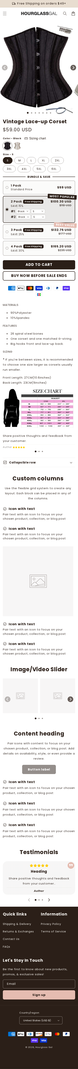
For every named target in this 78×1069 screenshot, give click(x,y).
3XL (9, 169)
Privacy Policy (51, 924)
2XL (57, 160)
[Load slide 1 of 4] (39, 113)
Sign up (39, 995)
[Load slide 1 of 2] (32, 113)
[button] (5, 13)
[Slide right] (73, 67)
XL (43, 160)
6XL (54, 169)
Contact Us (11, 939)
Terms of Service (53, 931)
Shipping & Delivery (17, 924)
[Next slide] (70, 699)
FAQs (6, 947)
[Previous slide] (7, 699)
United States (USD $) (37, 1020)
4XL (24, 169)
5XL (39, 169)
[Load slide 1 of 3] (35, 113)
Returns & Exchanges (18, 931)
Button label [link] (39, 769)
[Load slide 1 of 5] (43, 113)
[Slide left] (5, 67)
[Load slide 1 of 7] (50, 113)
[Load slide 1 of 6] (47, 113)
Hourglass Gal (44, 1047)
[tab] (35, 451)
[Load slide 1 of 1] (28, 113)
